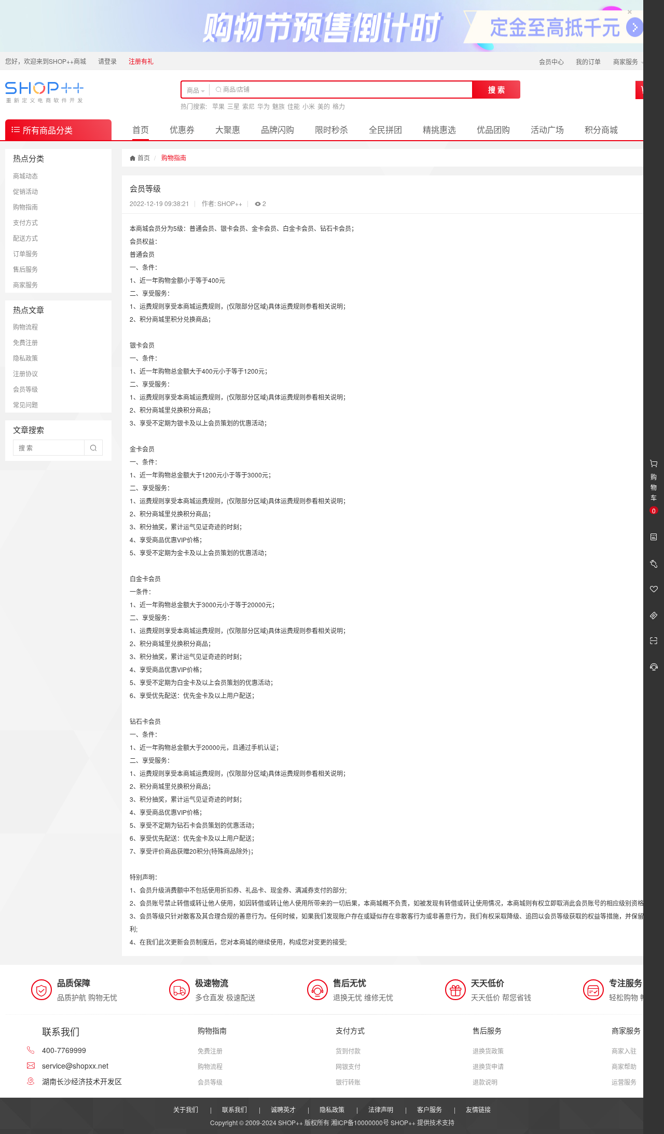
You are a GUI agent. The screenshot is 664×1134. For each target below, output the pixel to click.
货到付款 (348, 1050)
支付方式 (25, 222)
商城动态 (25, 175)
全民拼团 (385, 129)
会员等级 (25, 389)
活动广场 (547, 129)
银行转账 (348, 1081)
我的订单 (588, 61)
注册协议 (25, 373)
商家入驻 (624, 1050)
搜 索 (496, 89)
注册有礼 (141, 61)
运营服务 (624, 1081)
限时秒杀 (331, 129)
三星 (233, 106)
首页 (140, 129)
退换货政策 (488, 1050)
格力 (339, 106)
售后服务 (25, 269)
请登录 (107, 61)
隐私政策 (25, 357)
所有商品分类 (47, 130)
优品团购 (493, 129)
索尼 (248, 106)
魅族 (278, 106)
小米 (308, 106)
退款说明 (485, 1081)
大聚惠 (227, 129)
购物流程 (25, 326)
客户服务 (429, 1109)
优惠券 (182, 129)
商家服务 (626, 61)
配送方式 (25, 238)
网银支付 (348, 1066)
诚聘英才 (283, 1109)
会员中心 (551, 61)
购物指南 (25, 206)
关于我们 (185, 1109)
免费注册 (25, 342)
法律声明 (380, 1109)
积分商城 (601, 129)
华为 (263, 106)
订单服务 (25, 253)
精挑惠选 (439, 129)
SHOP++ (403, 1122)
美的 (323, 106)
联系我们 (234, 1109)
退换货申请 (488, 1066)
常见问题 (25, 404)
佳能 (293, 106)
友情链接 (478, 1109)
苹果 (218, 106)
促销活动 (25, 191)
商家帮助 (624, 1066)
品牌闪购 (277, 129)
